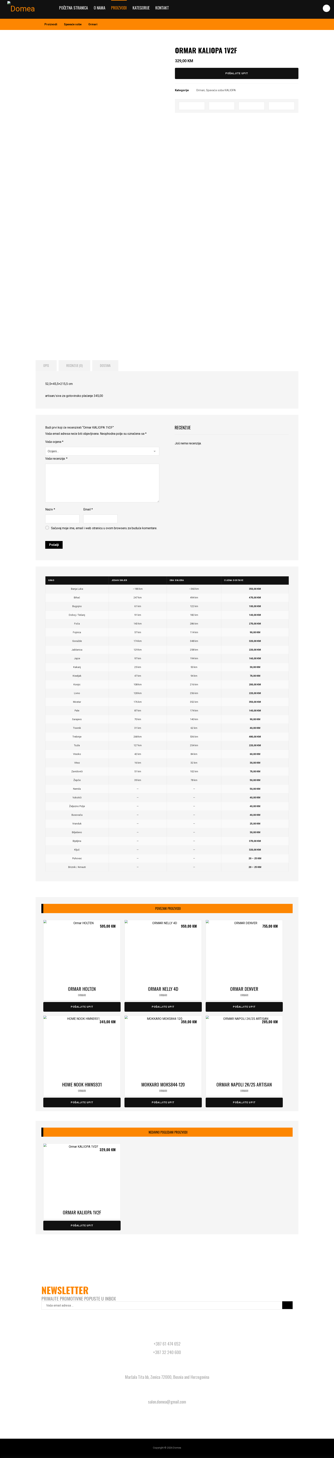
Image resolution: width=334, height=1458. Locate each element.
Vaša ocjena (54, 442)
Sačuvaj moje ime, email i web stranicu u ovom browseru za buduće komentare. (104, 528)
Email (88, 509)
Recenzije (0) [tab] (74, 365)
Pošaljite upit (236, 73)
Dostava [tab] (105, 365)
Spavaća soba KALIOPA (221, 90)
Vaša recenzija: (56, 458)
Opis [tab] (46, 365)
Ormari (200, 90)
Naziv (50, 509)
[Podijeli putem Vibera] (281, 106)
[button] (326, 8)
